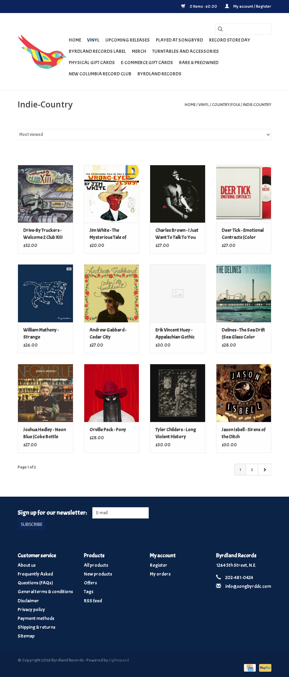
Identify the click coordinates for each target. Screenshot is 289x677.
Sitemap (26, 636)
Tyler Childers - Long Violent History (175, 433)
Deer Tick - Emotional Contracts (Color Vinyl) (243, 234)
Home (75, 40)
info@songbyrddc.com (248, 586)
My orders (160, 574)
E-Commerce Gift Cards (147, 63)
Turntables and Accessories (185, 51)
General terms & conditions (45, 592)
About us (27, 565)
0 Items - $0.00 (203, 6)
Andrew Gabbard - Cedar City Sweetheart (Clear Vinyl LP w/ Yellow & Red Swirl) (109, 334)
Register (158, 565)
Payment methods (36, 618)
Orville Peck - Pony (108, 430)
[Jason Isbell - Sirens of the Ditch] (244, 393)
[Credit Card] (249, 667)
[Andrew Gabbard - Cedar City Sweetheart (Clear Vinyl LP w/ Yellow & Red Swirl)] (112, 293)
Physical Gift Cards (92, 63)
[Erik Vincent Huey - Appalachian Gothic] (177, 293)
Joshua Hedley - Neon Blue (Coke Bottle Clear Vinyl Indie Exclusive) (44, 433)
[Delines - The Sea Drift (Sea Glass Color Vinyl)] (244, 293)
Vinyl (93, 40)
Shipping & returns (36, 627)
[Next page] (264, 469)
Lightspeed (119, 660)
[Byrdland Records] (42, 52)
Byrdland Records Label (97, 51)
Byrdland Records (159, 74)
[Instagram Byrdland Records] (265, 512)
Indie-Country (257, 104)
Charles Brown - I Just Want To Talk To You (176, 233)
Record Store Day (229, 40)
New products (98, 574)
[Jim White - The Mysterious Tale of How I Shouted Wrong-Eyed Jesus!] (112, 194)
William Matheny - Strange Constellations (41, 334)
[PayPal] (264, 667)
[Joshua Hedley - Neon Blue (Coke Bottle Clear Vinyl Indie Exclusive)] (45, 393)
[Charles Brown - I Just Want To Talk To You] (177, 194)
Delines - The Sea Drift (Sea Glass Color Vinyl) (243, 334)
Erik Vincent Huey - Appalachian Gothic (175, 333)
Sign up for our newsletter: (52, 512)
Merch (139, 51)
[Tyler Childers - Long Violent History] (177, 393)
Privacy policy (31, 610)
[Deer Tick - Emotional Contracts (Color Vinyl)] (244, 194)
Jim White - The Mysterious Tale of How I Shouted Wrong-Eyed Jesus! (109, 234)
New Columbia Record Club (100, 74)
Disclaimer (28, 601)
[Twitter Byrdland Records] (253, 512)
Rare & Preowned (199, 63)
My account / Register (252, 6)
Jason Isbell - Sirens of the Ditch (243, 433)
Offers (90, 583)
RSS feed (93, 601)
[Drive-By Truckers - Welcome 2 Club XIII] (45, 194)
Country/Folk (226, 104)
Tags (88, 592)
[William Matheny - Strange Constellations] (45, 293)
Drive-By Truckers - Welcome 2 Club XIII (43, 233)
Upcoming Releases (127, 40)
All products (96, 565)
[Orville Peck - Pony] (112, 393)
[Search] (220, 29)
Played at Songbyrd (179, 40)
